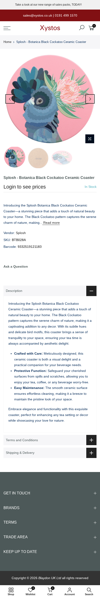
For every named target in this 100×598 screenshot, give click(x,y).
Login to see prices (24, 187)
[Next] (90, 99)
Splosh (21, 233)
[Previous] (10, 99)
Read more (51, 222)
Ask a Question (15, 266)
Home (7, 42)
